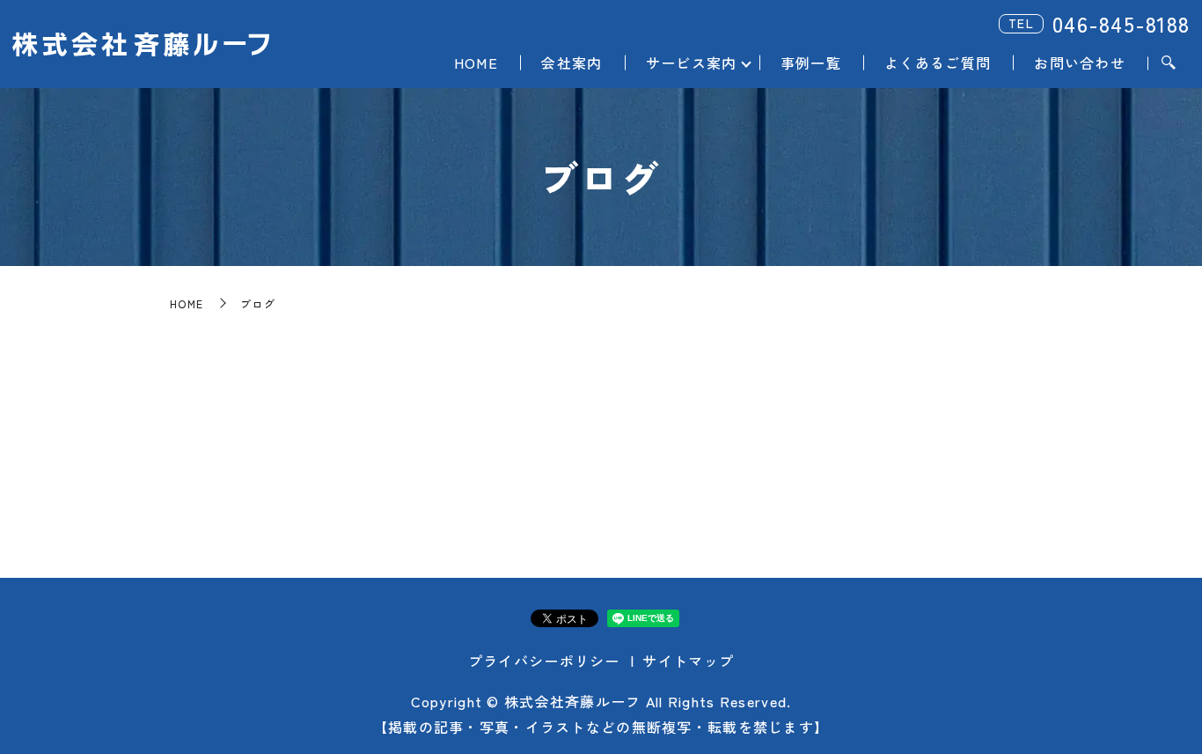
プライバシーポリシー (544, 660)
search (1168, 63)
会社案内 (571, 62)
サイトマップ (688, 660)
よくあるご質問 (937, 62)
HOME (476, 62)
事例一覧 (811, 62)
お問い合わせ (1079, 62)
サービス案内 (691, 62)
